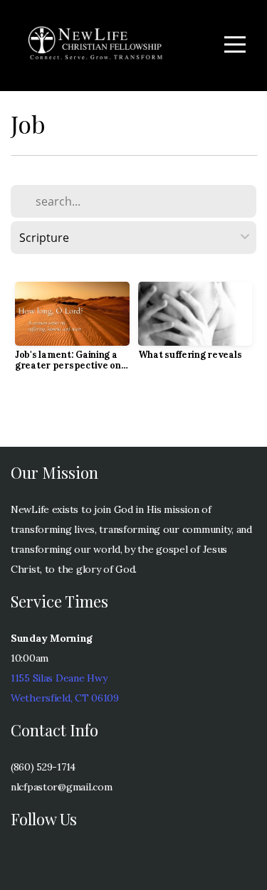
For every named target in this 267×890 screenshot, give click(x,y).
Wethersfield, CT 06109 (65, 698)
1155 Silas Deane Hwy (59, 678)
